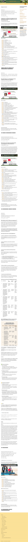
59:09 (2, 64)
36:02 (2, 495)
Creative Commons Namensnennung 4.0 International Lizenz (23, 29)
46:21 (2, 500)
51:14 (2, 57)
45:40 (2, 112)
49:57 (2, 116)
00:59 (2, 479)
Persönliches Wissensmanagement (22, 13)
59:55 (2, 123)
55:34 (2, 59)
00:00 (2, 102)
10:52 (2, 44)
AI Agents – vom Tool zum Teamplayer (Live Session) (9, 75)
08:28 (2, 43)
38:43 (2, 497)
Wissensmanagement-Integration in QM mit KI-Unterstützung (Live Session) (9, 13)
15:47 (2, 105)
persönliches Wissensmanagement (5, 510)
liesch (7, 16)
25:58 (2, 183)
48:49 (2, 115)
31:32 (2, 49)
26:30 (2, 486)
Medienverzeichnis (4, 517)
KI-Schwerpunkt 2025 (5, 447)
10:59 (2, 482)
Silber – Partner (4, 524)
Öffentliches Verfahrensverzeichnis (6, 537)
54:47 (2, 119)
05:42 (2, 480)
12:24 (2, 483)
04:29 (2, 42)
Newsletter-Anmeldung (4, 532)
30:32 (2, 187)
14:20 (2, 179)
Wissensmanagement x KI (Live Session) (9, 139)
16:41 (2, 45)
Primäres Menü (27, 4)
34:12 (2, 493)
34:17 (2, 51)
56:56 (2, 120)
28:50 (2, 186)
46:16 (2, 55)
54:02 (2, 192)
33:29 (2, 109)
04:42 (2, 173)
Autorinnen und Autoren (4, 528)
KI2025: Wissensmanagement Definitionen (8, 216)
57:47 (2, 61)
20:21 (2, 106)
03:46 (2, 41)
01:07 (2, 169)
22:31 (2, 107)
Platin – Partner (4, 520)
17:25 (2, 180)
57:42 (2, 121)
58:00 (2, 194)
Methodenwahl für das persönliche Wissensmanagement (23, 16)
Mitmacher (3, 525)
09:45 (2, 177)
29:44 (2, 108)
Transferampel (21, 20)
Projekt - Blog (3, 213)
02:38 (2, 170)
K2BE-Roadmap (21, 10)
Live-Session (10, 509)
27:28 (2, 185)
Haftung (3, 536)
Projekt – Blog (3, 516)
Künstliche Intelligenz (5, 509)
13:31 (2, 178)
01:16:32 (3, 199)
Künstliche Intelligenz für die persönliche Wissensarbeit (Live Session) (8, 455)
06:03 (2, 174)
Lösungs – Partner (4, 521)
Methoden (21, 11)
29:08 (2, 490)
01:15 (2, 103)
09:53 (2, 481)
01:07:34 (3, 197)
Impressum (2, 533)
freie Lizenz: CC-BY (3, 529)
